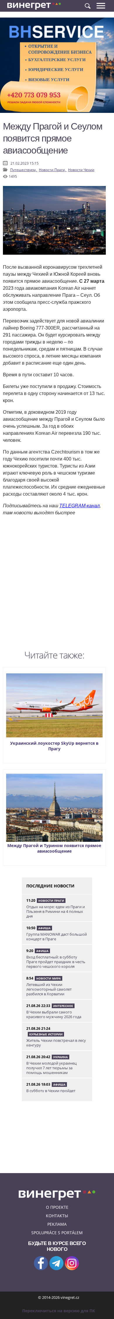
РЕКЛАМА (57, 1224)
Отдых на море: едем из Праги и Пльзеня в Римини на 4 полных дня (55, 911)
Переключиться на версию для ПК (58, 1310)
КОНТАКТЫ (57, 1215)
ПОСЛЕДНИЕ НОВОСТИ (50, 886)
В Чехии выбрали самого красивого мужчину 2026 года (53, 1014)
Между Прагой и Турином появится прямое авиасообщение (54, 848)
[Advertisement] (57, 584)
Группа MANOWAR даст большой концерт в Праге (56, 937)
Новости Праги (51, 901)
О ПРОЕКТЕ (57, 1207)
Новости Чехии (81, 169)
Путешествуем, (23, 169)
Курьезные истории (46, 1034)
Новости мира (48, 978)
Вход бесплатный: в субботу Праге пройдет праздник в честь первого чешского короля (55, 961)
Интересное (63, 1006)
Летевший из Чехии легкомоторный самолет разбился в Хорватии (49, 989)
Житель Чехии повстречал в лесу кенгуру (56, 1043)
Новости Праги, (53, 169)
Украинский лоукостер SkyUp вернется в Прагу (54, 745)
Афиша (44, 928)
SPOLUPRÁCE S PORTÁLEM (57, 1232)
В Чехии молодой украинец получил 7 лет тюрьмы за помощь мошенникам (51, 1068)
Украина (60, 1057)
